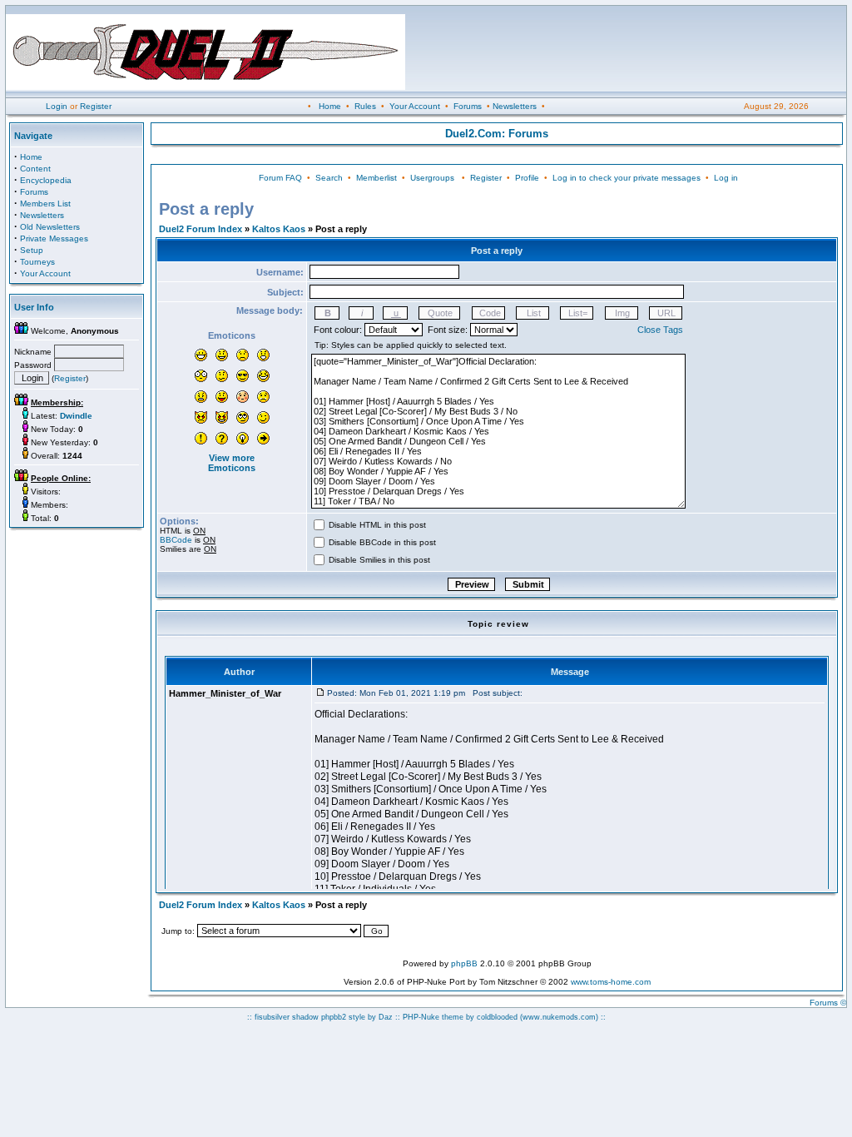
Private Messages (54, 238)
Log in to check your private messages (626, 177)
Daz (386, 1017)
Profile (527, 177)
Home (330, 106)
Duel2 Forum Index (200, 229)
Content (35, 168)
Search (329, 177)
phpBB (464, 963)
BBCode (176, 539)
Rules (365, 106)
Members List (45, 203)
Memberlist (376, 177)
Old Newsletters (50, 226)
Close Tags (660, 330)
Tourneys (37, 261)
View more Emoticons (231, 463)
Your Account (414, 106)
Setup (31, 250)
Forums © (828, 1002)
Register (95, 106)
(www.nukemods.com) (559, 1017)
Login (56, 106)
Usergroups (432, 177)
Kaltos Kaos (278, 229)
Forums (467, 106)
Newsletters (515, 106)
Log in (726, 177)
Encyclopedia (46, 180)
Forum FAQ (280, 177)
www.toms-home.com (611, 981)
